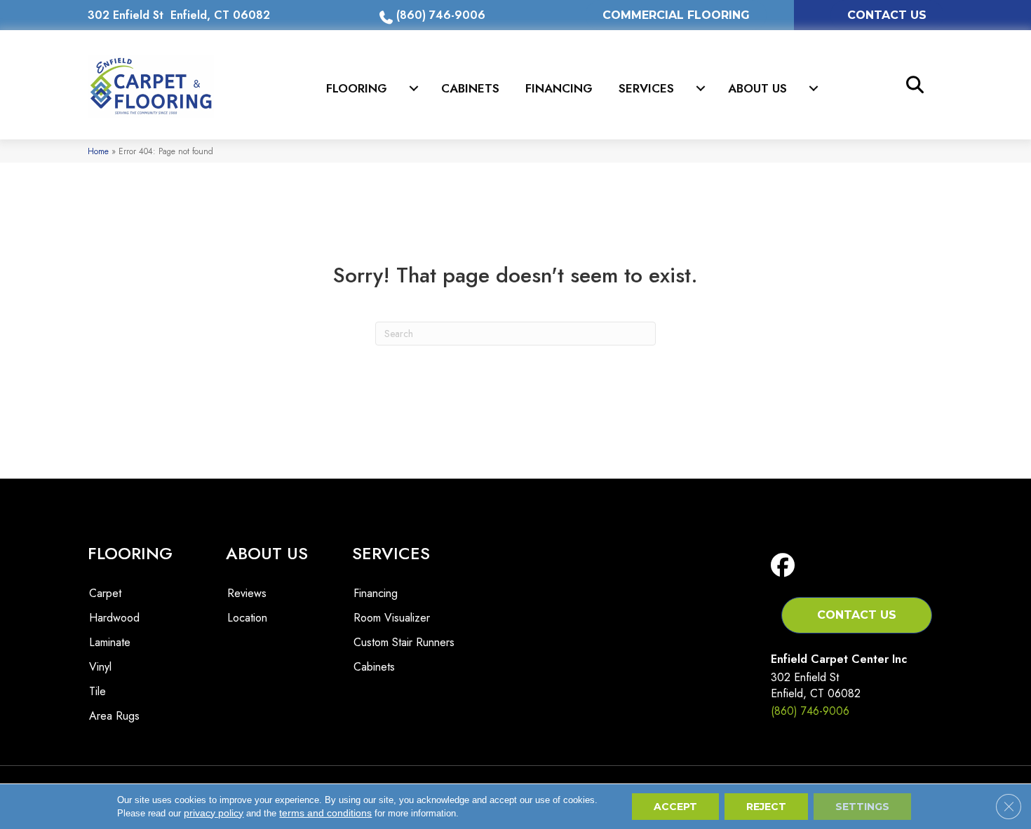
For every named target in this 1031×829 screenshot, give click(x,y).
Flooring (356, 88)
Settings (862, 806)
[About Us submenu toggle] (814, 88)
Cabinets (470, 88)
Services (646, 88)
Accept (675, 806)
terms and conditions (325, 812)
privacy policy (213, 812)
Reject (766, 806)
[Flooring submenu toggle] (414, 88)
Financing (559, 88)
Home (98, 151)
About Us (757, 88)
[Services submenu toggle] (701, 88)
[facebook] (786, 566)
